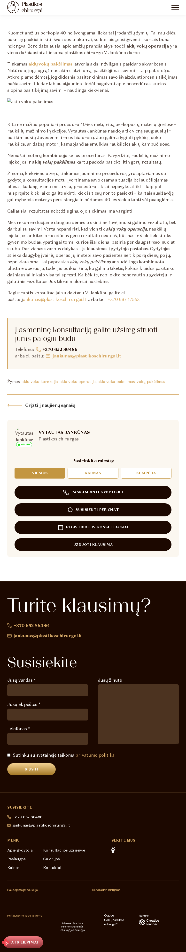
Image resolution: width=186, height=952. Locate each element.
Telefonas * (18, 728)
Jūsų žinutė (110, 680)
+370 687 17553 (123, 299)
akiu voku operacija (78, 381)
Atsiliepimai (24, 942)
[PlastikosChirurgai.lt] (29, 7)
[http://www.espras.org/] (31, 927)
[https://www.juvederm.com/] (40, 896)
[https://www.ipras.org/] (14, 926)
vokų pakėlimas (151, 381)
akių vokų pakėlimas (50, 64)
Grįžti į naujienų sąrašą (50, 405)
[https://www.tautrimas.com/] (103, 899)
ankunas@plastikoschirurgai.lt (54, 299)
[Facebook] (113, 850)
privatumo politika (94, 755)
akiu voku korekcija (40, 381)
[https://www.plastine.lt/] (73, 927)
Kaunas (93, 473)
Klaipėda (146, 473)
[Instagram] (123, 850)
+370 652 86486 (59, 349)
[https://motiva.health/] (15, 897)
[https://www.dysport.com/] (65, 897)
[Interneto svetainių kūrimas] (149, 922)
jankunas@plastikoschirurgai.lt (87, 356)
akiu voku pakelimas (116, 381)
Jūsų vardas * (21, 680)
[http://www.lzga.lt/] (49, 927)
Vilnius (40, 473)
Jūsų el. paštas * (23, 704)
